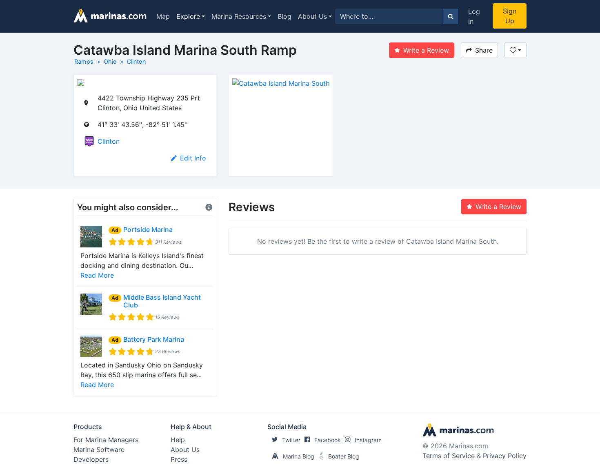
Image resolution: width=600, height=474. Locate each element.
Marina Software (98, 449)
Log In (474, 16)
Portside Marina (148, 229)
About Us (312, 16)
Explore (188, 16)
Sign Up (509, 16)
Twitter (291, 439)
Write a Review (426, 50)
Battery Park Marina (153, 339)
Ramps (83, 61)
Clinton (136, 61)
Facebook (327, 439)
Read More (97, 275)
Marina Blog (298, 456)
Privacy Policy (505, 456)
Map (163, 16)
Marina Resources (238, 16)
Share (484, 50)
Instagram (368, 439)
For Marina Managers (105, 440)
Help (178, 440)
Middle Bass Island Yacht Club (162, 301)
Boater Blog (343, 456)
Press (179, 459)
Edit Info (193, 158)
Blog (284, 16)
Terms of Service (448, 456)
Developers (91, 459)
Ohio (110, 61)
